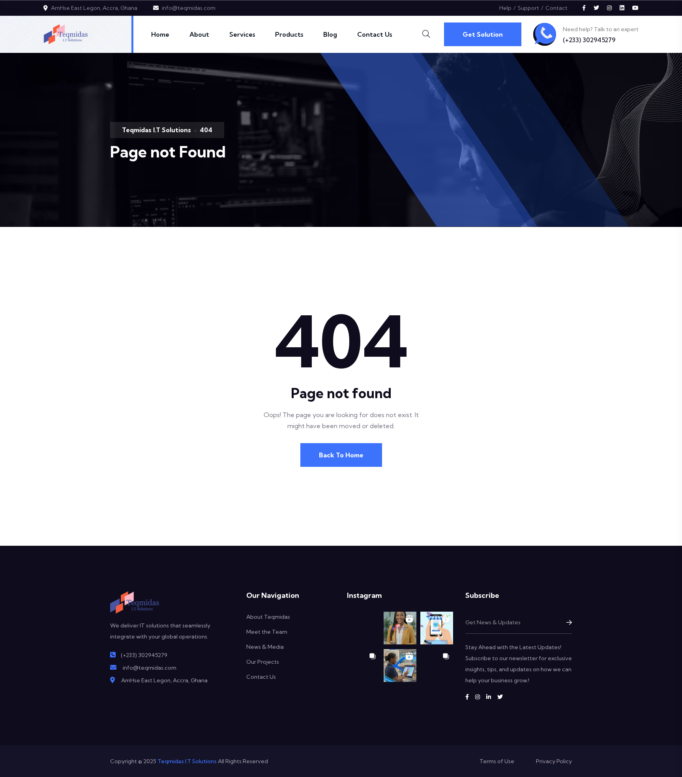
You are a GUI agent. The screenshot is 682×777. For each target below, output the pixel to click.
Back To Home (341, 455)
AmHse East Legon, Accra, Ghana (94, 7)
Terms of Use (497, 761)
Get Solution (483, 34)
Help (505, 7)
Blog (330, 34)
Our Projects (262, 661)
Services (242, 34)
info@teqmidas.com (188, 7)
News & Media (265, 646)
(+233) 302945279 (589, 40)
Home (160, 34)
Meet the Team (266, 631)
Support (528, 7)
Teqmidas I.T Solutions (187, 761)
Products (289, 34)
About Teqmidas (268, 616)
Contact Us (374, 34)
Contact (556, 7)
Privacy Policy (554, 761)
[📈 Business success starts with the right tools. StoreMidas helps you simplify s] (400, 665)
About (199, 34)
